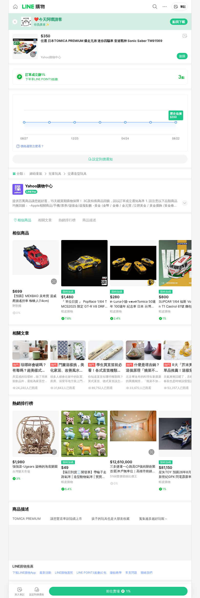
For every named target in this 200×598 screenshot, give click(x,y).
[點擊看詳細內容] (35, 263)
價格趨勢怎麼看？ (32, 146)
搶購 (182, 56)
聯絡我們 (146, 572)
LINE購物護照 (64, 572)
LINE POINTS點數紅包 (91, 572)
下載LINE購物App (24, 572)
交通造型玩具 (77, 173)
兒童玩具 (55, 173)
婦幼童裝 (36, 173)
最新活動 (45, 572)
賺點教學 (116, 572)
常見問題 (131, 572)
